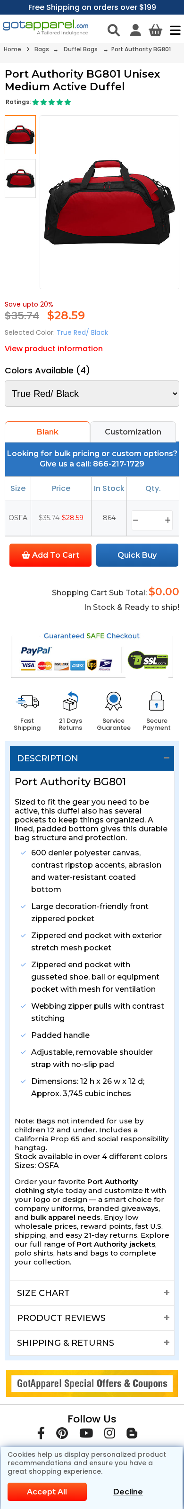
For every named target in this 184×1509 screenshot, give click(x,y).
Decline (128, 1491)
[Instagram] (109, 1435)
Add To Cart (54, 555)
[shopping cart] (155, 30)
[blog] (131, 1435)
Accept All (47, 1491)
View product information (54, 348)
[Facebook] (41, 1435)
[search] (114, 30)
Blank (48, 431)
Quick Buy (137, 555)
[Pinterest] (62, 1435)
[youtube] (86, 1435)
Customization (133, 431)
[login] (135, 30)
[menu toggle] (173, 30)
